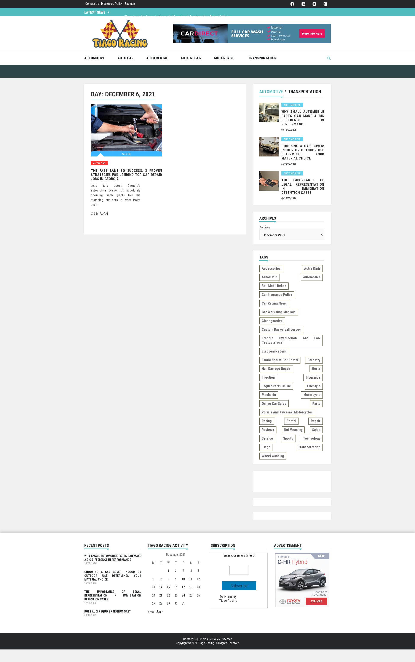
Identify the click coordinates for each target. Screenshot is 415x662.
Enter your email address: (239, 555)
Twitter (314, 4)
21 (160, 595)
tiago (266, 447)
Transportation (262, 58)
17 (183, 587)
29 (168, 603)
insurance (313, 377)
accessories (271, 268)
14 (160, 587)
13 (153, 587)
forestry (314, 360)
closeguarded (272, 321)
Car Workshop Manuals (278, 312)
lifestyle (313, 386)
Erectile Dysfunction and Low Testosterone (291, 340)
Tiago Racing (228, 600)
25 (190, 595)
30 (175, 603)
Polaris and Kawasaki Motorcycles (287, 412)
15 (168, 587)
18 (190, 587)
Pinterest (325, 4)
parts (316, 404)
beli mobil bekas (274, 286)
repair (315, 421)
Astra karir (312, 268)
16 (175, 587)
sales (316, 430)
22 (168, 595)
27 (153, 603)
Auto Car (126, 58)
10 (183, 579)
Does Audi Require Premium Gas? (107, 611)
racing (267, 421)
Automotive (94, 58)
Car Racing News (274, 303)
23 (175, 595)
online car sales (274, 404)
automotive (311, 277)
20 (153, 595)
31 (183, 603)
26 (198, 595)
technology (311, 438)
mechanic (269, 395)
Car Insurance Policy (277, 295)
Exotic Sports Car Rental (280, 360)
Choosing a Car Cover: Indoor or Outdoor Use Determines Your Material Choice (177, 12)
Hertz (316, 369)
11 (190, 579)
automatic (269, 277)
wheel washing (273, 456)
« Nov (151, 611)
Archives (264, 227)
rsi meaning (293, 430)
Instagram (303, 4)
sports (288, 438)
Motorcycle (224, 58)
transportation (309, 447)
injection (268, 377)
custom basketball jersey (281, 329)
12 (198, 579)
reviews (268, 430)
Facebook (292, 4)
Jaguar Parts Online (276, 386)
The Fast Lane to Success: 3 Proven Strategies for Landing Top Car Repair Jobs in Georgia (126, 175)
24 (183, 595)
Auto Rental (157, 58)
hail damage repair (276, 369)
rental (291, 421)
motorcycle (311, 395)
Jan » (159, 611)
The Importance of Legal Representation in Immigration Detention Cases (302, 186)
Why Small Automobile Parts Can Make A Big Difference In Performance (302, 118)
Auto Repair (191, 58)
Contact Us (92, 3)
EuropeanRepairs (274, 351)
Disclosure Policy (112, 3)
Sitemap (130, 3)
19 (198, 587)
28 (160, 603)
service (267, 438)
